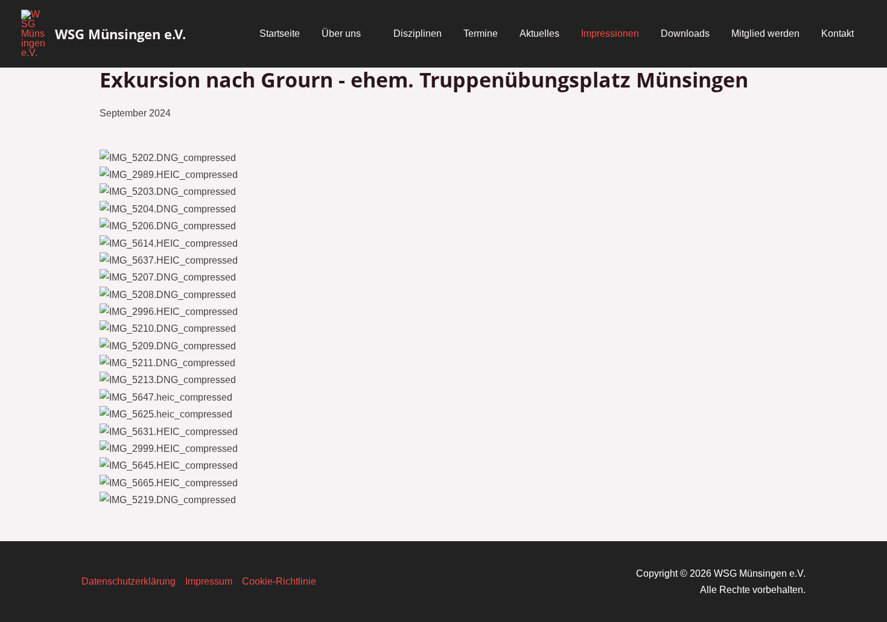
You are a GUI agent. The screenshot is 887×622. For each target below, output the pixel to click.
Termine (480, 33)
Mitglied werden (765, 33)
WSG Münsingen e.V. (120, 34)
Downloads (685, 33)
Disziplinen (417, 33)
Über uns (341, 33)
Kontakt (837, 33)
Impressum (208, 581)
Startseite (279, 33)
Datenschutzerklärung (128, 581)
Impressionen (610, 33)
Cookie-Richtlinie (279, 581)
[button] (443, 516)
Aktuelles (539, 33)
